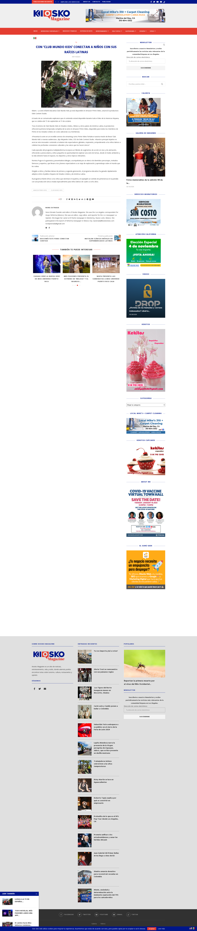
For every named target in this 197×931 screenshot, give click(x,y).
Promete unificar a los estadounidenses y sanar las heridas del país (106, 837)
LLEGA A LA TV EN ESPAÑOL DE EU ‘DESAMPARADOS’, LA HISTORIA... (114, 279)
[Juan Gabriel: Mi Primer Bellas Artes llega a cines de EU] (85, 859)
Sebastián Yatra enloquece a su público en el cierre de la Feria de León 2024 (106, 727)
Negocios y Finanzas (70, 31)
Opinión (142, 31)
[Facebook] (151, 2)
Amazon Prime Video (40, 190)
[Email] (161, 2)
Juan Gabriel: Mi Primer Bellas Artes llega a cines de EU (106, 854)
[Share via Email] (93, 199)
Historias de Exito (86, 31)
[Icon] (84, 656)
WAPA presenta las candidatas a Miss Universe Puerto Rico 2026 (54, 279)
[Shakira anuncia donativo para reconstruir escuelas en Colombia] (85, 877)
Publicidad (106, 2)
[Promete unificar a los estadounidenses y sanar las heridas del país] (85, 840)
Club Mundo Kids (56, 190)
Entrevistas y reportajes (49, 31)
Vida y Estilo (116, 31)
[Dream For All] (143, 99)
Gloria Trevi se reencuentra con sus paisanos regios (105, 670)
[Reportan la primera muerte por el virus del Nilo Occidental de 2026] (144, 663)
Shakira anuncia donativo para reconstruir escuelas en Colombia (106, 874)
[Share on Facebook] (66, 199)
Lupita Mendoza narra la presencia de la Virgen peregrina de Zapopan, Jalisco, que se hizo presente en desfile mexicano (106, 748)
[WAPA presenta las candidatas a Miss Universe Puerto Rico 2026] (55, 264)
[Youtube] (158, 2)
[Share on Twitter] (69, 199)
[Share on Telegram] (87, 199)
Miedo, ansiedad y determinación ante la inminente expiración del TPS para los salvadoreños (106, 894)
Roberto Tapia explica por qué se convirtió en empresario (105, 800)
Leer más (161, 929)
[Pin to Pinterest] (72, 199)
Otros (152, 31)
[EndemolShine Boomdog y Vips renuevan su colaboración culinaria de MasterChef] (84, 264)
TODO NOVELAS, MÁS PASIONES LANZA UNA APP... (23, 913)
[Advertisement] (98, 614)
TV (76, 42)
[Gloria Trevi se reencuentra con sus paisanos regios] (85, 675)
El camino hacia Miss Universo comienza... (23, 924)
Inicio (36, 31)
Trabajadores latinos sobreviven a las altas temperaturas (103, 764)
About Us (86, 2)
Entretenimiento (101, 31)
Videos (103, 924)
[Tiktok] (164, 2)
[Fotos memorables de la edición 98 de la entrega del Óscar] (145, 157)
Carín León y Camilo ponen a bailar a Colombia (106, 707)
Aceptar (152, 929)
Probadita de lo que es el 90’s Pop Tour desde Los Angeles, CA (106, 819)
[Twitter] (154, 2)
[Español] (36, 38)
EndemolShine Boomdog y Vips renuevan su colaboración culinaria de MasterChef (84, 280)
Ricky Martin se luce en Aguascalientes (103, 781)
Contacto (96, 2)
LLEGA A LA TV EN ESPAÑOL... (22, 900)
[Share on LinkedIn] (74, 199)
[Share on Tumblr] (77, 199)
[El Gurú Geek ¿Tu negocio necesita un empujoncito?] (145, 551)
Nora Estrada (52, 207)
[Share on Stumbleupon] (82, 199)
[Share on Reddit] (79, 199)
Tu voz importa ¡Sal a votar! (106, 651)
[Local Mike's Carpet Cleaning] (145, 419)
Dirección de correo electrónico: (138, 57)
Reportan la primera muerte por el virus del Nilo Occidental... (139, 682)
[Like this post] (62, 199)
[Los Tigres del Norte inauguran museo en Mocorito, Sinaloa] (85, 693)
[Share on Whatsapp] (85, 199)
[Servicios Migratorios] (143, 200)
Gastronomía (130, 31)
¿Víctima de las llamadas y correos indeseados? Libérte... (145, 309)
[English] (190, 928)
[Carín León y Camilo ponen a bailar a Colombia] (85, 712)
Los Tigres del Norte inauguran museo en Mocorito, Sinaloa (103, 690)
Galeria (94, 924)
